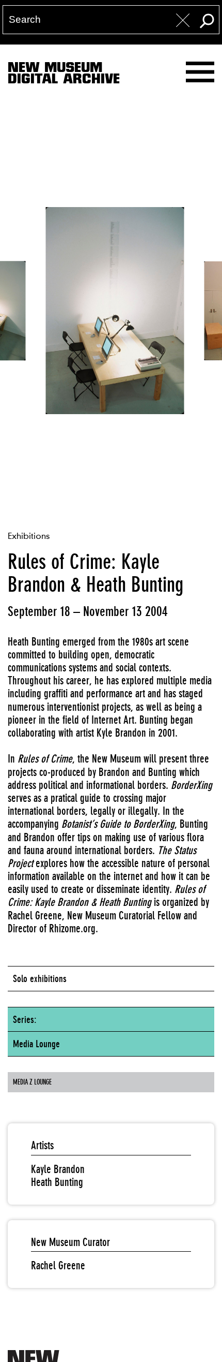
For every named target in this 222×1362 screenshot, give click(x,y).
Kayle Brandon (58, 1169)
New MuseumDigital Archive (64, 75)
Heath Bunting (57, 1182)
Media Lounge (36, 1043)
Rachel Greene (58, 1265)
